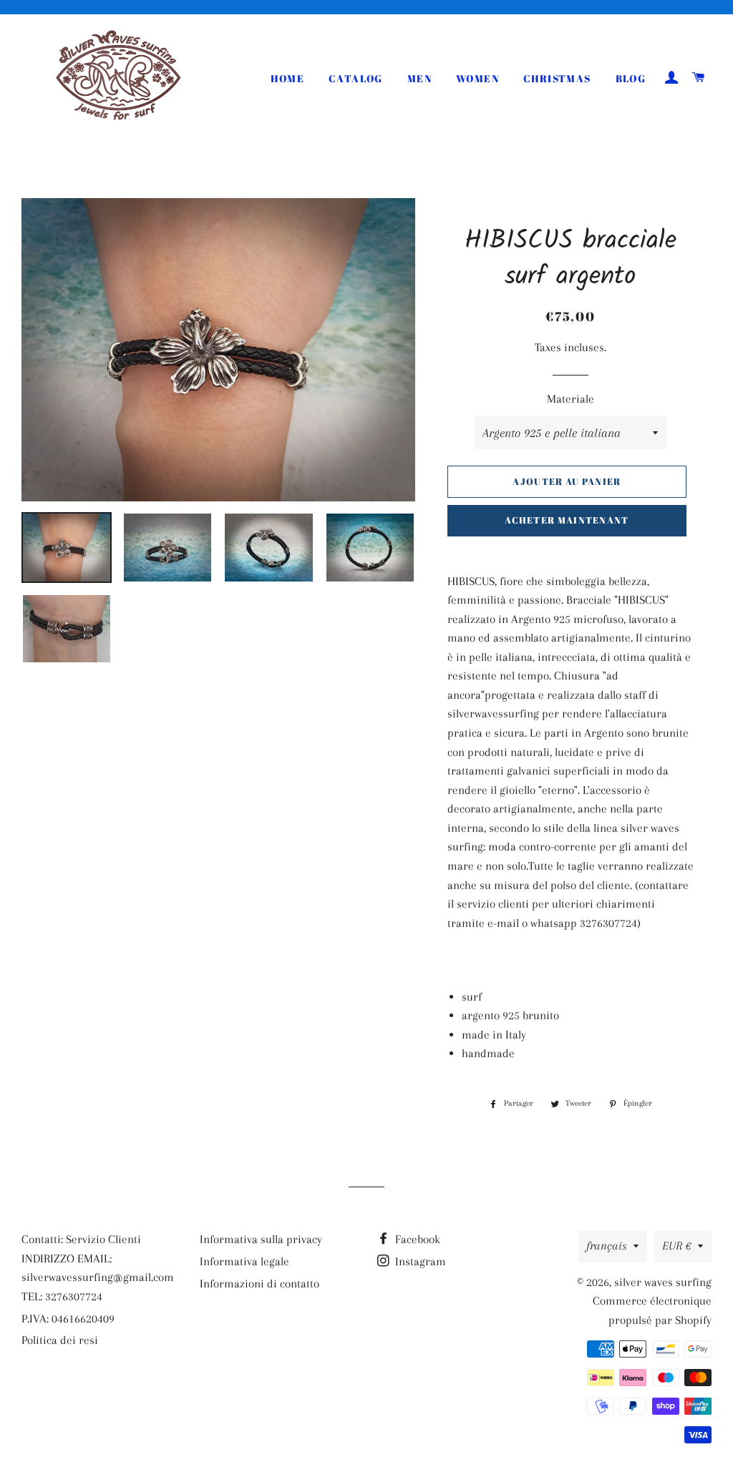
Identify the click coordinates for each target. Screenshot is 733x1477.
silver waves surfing (663, 1282)
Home (287, 78)
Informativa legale (244, 1261)
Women (477, 78)
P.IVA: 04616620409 (68, 1318)
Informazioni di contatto (259, 1283)
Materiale (570, 399)
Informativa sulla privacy (261, 1239)
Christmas (557, 78)
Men (419, 78)
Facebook (416, 1239)
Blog (631, 78)
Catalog (356, 78)
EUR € (676, 1245)
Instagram (419, 1261)
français (606, 1245)
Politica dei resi (59, 1340)
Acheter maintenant (566, 520)
